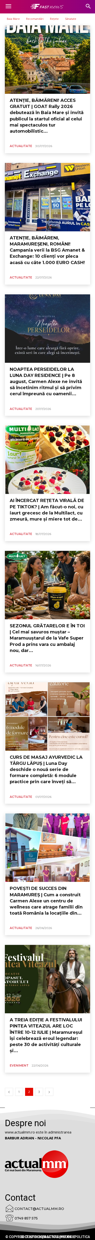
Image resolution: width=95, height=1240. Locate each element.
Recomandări (35, 19)
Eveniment (19, 1065)
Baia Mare (13, 19)
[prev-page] (9, 1092)
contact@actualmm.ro (39, 1209)
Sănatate (70, 19)
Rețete (54, 19)
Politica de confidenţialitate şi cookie (55, 1237)
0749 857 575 (26, 1218)
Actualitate (21, 146)
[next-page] (49, 1092)
